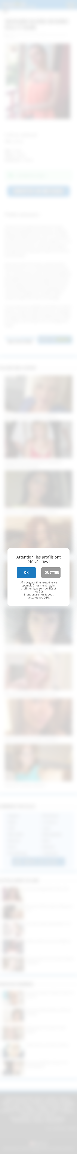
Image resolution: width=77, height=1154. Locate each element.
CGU (46, 597)
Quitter (51, 573)
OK (26, 573)
